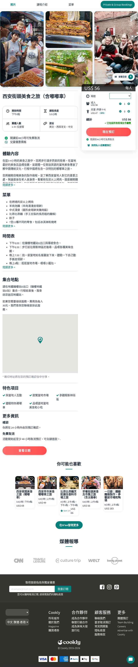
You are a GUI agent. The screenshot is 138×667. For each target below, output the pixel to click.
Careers (121, 626)
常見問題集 (101, 626)
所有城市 (53, 618)
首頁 (5, 86)
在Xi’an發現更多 (69, 525)
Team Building (125, 622)
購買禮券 (53, 630)
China (13, 86)
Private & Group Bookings (117, 4)
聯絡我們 (100, 618)
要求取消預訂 (103, 622)
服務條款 (100, 634)
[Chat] (131, 660)
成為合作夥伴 (80, 618)
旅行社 (76, 630)
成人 (94, 103)
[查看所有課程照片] (22, 49)
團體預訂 (122, 618)
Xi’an (22, 86)
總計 (89, 119)
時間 (93, 96)
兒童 (98, 111)
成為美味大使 (80, 626)
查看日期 (25, 450)
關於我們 (53, 622)
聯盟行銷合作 (80, 622)
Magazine (53, 626)
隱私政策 (58, 594)
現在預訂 (108, 132)
